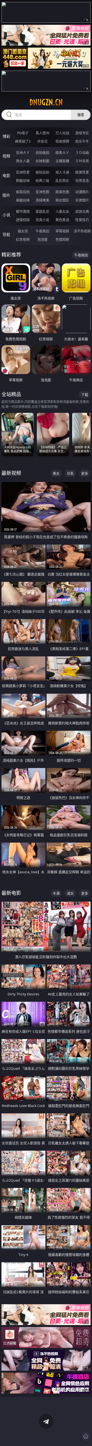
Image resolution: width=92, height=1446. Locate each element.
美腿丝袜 (23, 200)
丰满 (56, 893)
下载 (84, 394)
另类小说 (42, 219)
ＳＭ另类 (82, 160)
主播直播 (62, 160)
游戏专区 (82, 132)
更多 (84, 473)
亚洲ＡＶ (23, 152)
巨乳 (70, 473)
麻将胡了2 (23, 141)
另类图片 (82, 200)
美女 (56, 473)
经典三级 (42, 180)
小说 (6, 215)
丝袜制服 (42, 160)
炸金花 (42, 141)
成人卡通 (62, 172)
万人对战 (62, 132)
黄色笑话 (62, 219)
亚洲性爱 (23, 172)
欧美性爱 (82, 172)
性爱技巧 (82, 219)
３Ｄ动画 (82, 152)
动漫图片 (82, 191)
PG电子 (22, 132)
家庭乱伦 (42, 211)
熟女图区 (62, 200)
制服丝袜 (23, 180)
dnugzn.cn (46, 102)
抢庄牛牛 (82, 141)
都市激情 (23, 211)
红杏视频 (23, 239)
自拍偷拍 (42, 152)
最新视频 (11, 473)
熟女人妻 (23, 160)
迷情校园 (23, 219)
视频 (6, 156)
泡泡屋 (42, 239)
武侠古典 (82, 211)
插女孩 (23, 231)
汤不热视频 (82, 231)
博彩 (6, 136)
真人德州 (42, 132)
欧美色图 (62, 191)
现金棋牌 (62, 141)
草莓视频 (62, 231)
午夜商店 (42, 231)
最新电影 (11, 893)
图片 (6, 195)
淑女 (70, 893)
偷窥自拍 (23, 191)
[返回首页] (86, 1436)
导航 (6, 234)
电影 (6, 175)
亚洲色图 (42, 191)
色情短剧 (62, 239)
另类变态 (82, 180)
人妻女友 (62, 211)
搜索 (80, 114)
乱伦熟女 (62, 180)
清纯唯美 (42, 200)
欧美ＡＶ (62, 152)
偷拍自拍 (42, 172)
